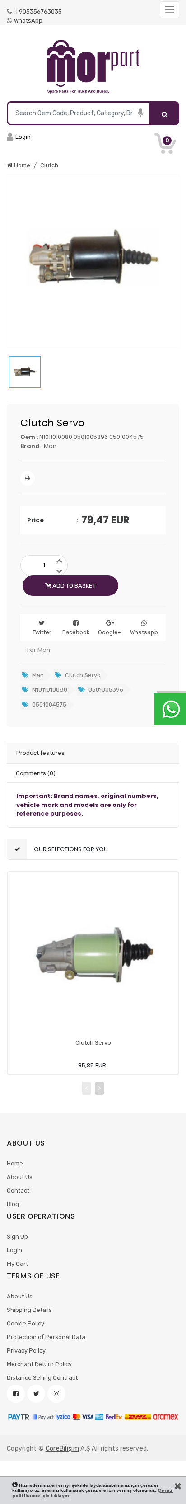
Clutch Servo (93, 1042)
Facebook (76, 632)
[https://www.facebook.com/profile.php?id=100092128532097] (16, 1394)
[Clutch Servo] (93, 957)
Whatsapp (144, 632)
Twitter (42, 632)
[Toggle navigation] (169, 9)
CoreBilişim (62, 1448)
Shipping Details (29, 1309)
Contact (18, 1190)
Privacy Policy (26, 1350)
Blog (13, 1204)
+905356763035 (38, 11)
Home (15, 1163)
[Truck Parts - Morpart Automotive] (93, 67)
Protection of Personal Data (46, 1337)
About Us (20, 1177)
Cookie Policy (25, 1323)
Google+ (110, 632)
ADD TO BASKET (73, 585)
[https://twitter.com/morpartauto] (36, 1394)
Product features (40, 753)
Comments (36, 773)
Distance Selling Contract (42, 1377)
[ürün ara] (164, 113)
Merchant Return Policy (39, 1364)
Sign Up (17, 1236)
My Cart (17, 1263)
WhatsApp (28, 20)
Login (14, 1250)
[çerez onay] (177, 1485)
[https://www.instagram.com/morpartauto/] (56, 1394)
